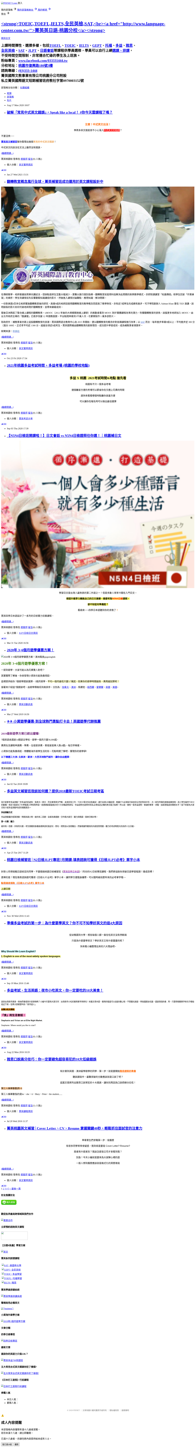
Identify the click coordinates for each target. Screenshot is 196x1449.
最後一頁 (16, 1188)
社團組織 (24, 87)
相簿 (9, 93)
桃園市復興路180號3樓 (35, 65)
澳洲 (73, 687)
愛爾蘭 (99, 687)
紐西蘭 (90, 687)
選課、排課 (121, 50)
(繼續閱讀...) (7, 153)
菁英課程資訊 (26, 1111)
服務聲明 (125, 1410)
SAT (21, 50)
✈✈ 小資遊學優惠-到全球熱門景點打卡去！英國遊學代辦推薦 (54, 721)
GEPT (97, 45)
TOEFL (55, 45)
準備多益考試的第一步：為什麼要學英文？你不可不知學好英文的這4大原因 (64, 923)
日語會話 (47, 50)
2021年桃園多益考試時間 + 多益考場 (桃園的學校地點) (48, 365)
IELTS (84, 45)
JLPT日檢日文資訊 (28, 633)
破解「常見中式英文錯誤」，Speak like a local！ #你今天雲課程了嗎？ (60, 112)
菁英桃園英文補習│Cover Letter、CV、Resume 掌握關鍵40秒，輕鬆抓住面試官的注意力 (74, 1128)
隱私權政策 (114, 1410)
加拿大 (65, 687)
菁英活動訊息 (26, 704)
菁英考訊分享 (26, 418)
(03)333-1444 (27, 70)
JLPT (32, 50)
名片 (9, 100)
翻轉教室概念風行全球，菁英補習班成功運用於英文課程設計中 (55, 181)
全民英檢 (8, 50)
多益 (119, 45)
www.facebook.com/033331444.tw (43, 60)
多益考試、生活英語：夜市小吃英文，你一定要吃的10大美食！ (55, 990)
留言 (30, 159)
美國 (114, 687)
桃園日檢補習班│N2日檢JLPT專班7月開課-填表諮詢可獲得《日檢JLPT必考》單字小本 (73, 860)
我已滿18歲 (7, 1444)
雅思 (129, 45)
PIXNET (76, 1410)
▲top (3, 170)
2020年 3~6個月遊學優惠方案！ (30, 650)
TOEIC (70, 45)
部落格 (10, 97)
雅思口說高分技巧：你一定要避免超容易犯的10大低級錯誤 (51, 1059)
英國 (108, 687)
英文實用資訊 (26, 164)
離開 (16, 1444)
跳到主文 (5, 38)
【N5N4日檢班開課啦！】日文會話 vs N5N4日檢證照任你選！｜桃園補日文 (64, 435)
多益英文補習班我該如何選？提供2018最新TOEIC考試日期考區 (55, 791)
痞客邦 (24, 159)
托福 (108, 45)
